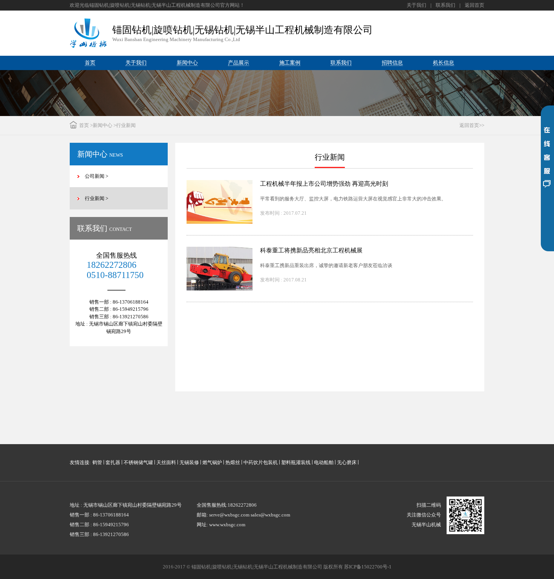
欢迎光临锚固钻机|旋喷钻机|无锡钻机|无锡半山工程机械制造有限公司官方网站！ (157, 5)
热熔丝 (232, 462)
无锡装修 (189, 462)
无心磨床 (347, 462)
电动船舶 (324, 462)
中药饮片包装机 (260, 462)
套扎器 (113, 462)
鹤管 (97, 462)
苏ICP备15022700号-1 (368, 567)
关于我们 (416, 5)
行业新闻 (126, 125)
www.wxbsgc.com (227, 524)
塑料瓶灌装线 (296, 462)
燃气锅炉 (212, 462)
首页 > (86, 125)
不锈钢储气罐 (138, 462)
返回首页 (474, 5)
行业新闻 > (96, 198)
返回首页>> (471, 125)
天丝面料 (166, 462)
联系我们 (445, 5)
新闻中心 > (104, 125)
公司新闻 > (96, 176)
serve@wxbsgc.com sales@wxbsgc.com (249, 515)
